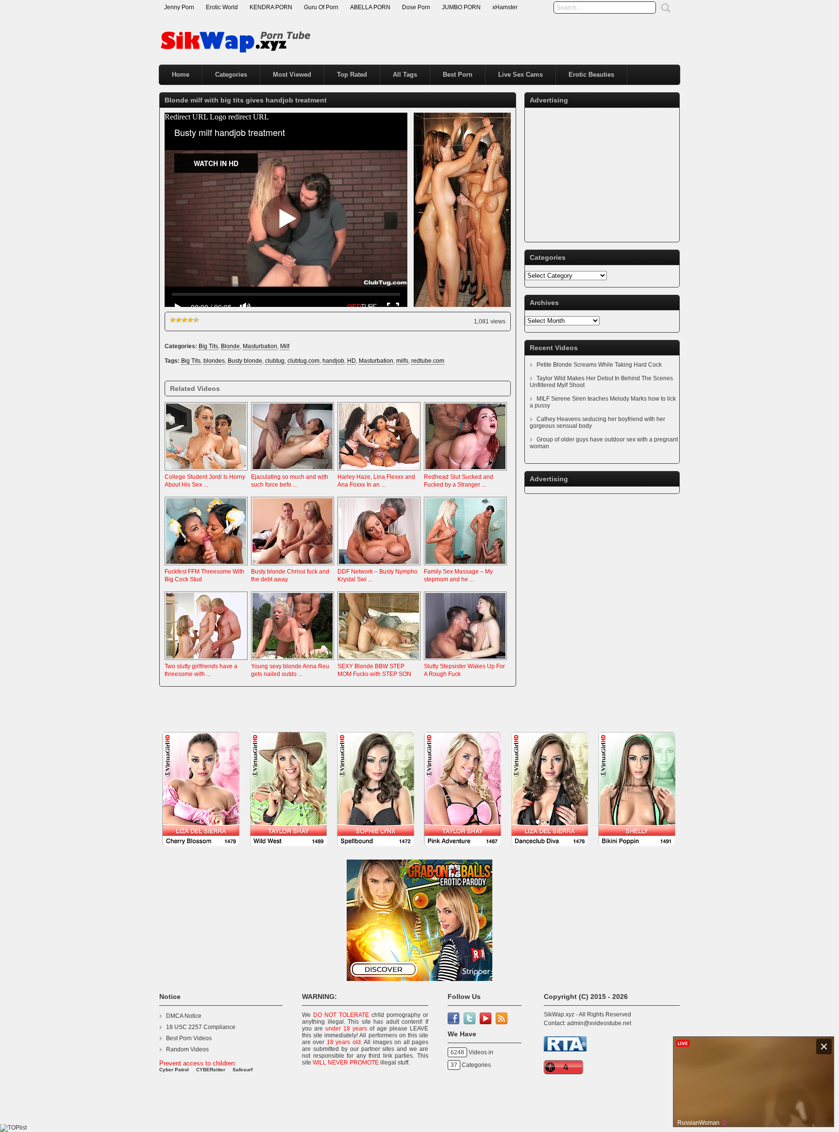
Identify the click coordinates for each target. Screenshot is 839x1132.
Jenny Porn (179, 7)
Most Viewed (292, 74)
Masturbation (260, 346)
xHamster (505, 7)
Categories (231, 74)
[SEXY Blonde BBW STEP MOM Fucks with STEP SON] (378, 660)
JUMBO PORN (461, 7)
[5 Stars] (196, 320)
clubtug (275, 360)
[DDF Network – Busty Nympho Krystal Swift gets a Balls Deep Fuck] (378, 565)
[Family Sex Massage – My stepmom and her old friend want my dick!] (465, 565)
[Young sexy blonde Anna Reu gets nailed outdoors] (292, 660)
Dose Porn (416, 7)
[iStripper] (419, 851)
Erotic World (222, 7)
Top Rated (352, 74)
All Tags (405, 74)
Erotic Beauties (591, 74)
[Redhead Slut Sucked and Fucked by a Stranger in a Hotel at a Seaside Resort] (465, 471)
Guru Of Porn (321, 7)
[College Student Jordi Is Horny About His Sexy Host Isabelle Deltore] (206, 471)
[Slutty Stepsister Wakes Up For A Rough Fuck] (465, 660)
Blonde (230, 346)
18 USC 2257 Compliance (200, 1027)
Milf (284, 346)
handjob (333, 360)
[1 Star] (173, 320)
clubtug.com (303, 360)
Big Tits (208, 346)
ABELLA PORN (370, 7)
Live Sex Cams (520, 74)
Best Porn (457, 74)
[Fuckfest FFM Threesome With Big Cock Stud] (206, 565)
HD (351, 360)
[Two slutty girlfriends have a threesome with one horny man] (206, 660)
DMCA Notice (183, 1016)
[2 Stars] (179, 320)
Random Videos (187, 1049)
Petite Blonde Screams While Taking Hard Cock (599, 364)
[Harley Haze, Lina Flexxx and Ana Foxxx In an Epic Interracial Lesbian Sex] (378, 471)
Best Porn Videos (189, 1038)
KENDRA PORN (271, 7)
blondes (214, 360)
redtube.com (427, 360)
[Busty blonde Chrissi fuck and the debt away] (292, 565)
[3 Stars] (184, 320)
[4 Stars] (190, 320)
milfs (402, 360)
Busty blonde (245, 360)
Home (180, 74)
